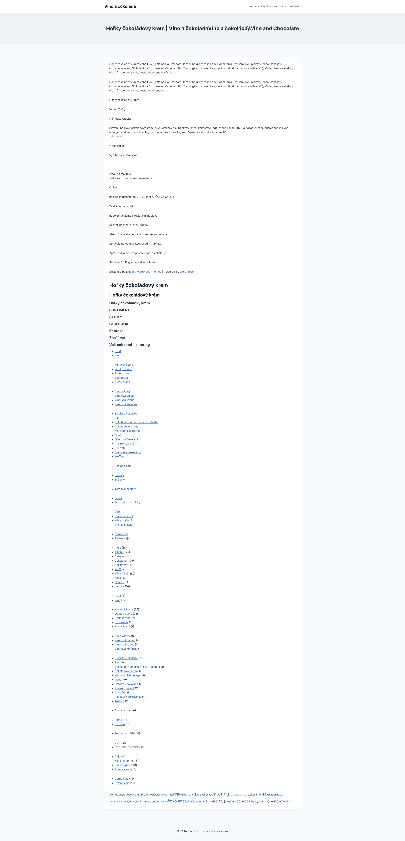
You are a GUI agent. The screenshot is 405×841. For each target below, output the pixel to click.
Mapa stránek (219, 831)
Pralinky (124, 801)
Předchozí (147, 794)
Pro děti (120, 448)
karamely (257, 794)
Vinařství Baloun (125, 395)
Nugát (118, 435)
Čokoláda (121, 560)
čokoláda (176, 801)
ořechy (116, 801)
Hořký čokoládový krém (134, 295)
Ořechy (119, 582)
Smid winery (122, 391)
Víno (117, 355)
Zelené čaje (122, 538)
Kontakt (294, 6)
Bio (117, 417)
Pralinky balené (124, 443)
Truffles (119, 456)
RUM (118, 351)
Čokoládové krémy (126, 426)
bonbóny (206, 794)
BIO (174, 794)
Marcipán (270, 794)
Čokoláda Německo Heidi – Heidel (136, 422)
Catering (120, 556)
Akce (118, 547)
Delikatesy (121, 564)
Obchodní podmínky (127, 502)
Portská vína (123, 373)
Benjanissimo (123, 465)
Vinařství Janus (124, 400)
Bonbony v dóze (189, 794)
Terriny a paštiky (125, 488)
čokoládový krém (197, 801)
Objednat (166, 794)
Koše (118, 577)
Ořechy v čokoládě (126, 439)
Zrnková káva (123, 524)
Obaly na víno (123, 369)
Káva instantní (124, 516)
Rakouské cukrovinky (128, 452)
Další (157, 794)
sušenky (163, 801)
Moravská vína (124, 364)
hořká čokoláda (245, 795)
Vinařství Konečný (126, 404)
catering (220, 794)
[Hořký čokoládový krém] (140, 794)
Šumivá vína (122, 382)
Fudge (236, 795)
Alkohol (119, 552)
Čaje (117, 511)
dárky (231, 795)
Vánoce (119, 586)
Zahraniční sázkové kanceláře (267, 6)
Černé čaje (121, 534)
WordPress (187, 271)
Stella (153, 801)
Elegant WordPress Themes (143, 271)
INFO (118, 569)
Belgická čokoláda (126, 413)
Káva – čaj (121, 573)
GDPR (118, 498)
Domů (113, 794)
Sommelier (121, 377)
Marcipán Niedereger (128, 430)
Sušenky (120, 479)
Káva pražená (123, 520)
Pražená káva (139, 801)
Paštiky (119, 475)
